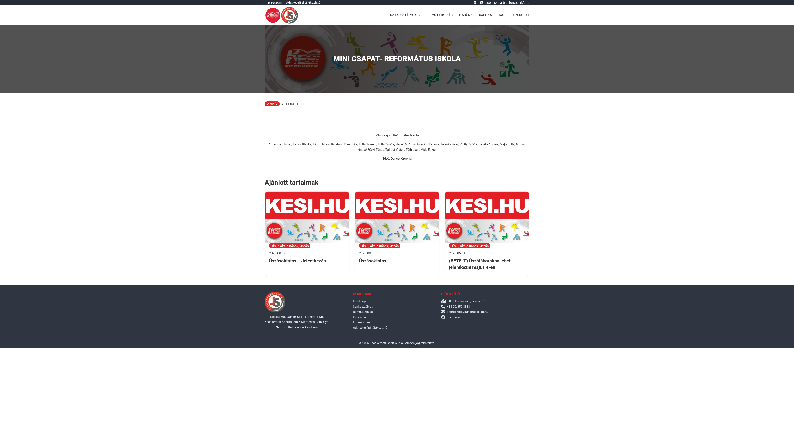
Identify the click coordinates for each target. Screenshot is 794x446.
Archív (272, 104)
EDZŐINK (466, 15)
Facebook (453, 317)
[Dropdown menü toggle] (419, 15)
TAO (501, 15)
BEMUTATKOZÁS (440, 15)
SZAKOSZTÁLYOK (403, 15)
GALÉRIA (485, 15)
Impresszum (273, 2)
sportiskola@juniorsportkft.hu (507, 3)
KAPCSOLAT (520, 15)
